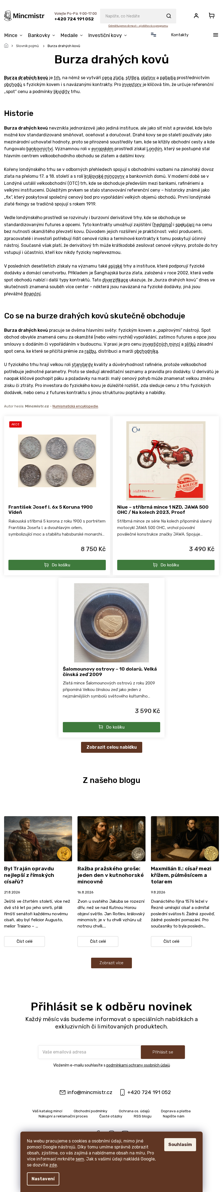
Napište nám (173, 1116)
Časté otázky (110, 1116)
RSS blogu (142, 1116)
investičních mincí (161, 344)
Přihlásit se (163, 1052)
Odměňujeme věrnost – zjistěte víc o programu (138, 25)
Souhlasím (180, 1144)
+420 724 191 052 (149, 1092)
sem (80, 1159)
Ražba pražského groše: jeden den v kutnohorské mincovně (111, 875)
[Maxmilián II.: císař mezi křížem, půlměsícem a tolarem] (185, 838)
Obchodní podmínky (90, 1111)
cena (107, 77)
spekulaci (184, 224)
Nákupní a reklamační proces (63, 1116)
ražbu (90, 351)
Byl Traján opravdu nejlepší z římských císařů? (29, 875)
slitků (190, 344)
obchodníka (146, 351)
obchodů (13, 84)
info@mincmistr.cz (89, 1092)
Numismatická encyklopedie (75, 406)
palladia (168, 77)
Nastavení (43, 1178)
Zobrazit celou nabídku (111, 747)
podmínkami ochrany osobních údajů (138, 1065)
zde (53, 1165)
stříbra (132, 77)
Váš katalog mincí (47, 1111)
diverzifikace (115, 279)
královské (93, 176)
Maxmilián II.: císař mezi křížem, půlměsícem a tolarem (181, 875)
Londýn (154, 148)
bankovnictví (39, 148)
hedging (162, 224)
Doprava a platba (176, 1111)
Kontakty (179, 34)
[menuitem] (14, 35)
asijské (115, 266)
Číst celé (25, 941)
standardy (82, 364)
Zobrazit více (111, 962)
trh (57, 77)
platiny (148, 77)
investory (131, 84)
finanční (32, 293)
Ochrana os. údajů (134, 1111)
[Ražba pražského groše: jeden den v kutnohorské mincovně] (111, 838)
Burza (10, 77)
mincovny (114, 176)
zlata (118, 77)
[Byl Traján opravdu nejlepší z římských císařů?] (38, 838)
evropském (102, 148)
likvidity (62, 91)
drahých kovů (33, 77)
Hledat (168, 16)
